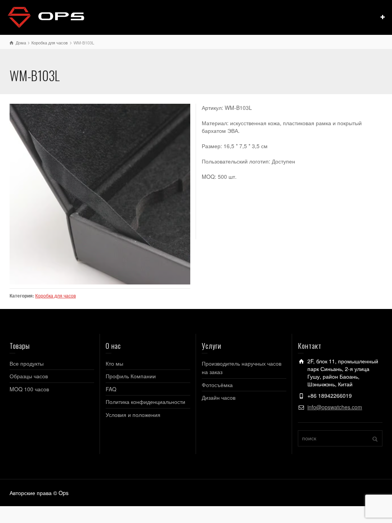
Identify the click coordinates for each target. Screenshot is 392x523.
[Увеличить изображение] (100, 194)
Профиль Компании (131, 376)
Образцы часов (29, 376)
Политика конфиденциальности (145, 401)
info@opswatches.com (334, 407)
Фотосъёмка (217, 385)
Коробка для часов (55, 296)
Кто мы (114, 363)
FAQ (111, 389)
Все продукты (27, 363)
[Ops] (46, 16)
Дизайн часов (218, 397)
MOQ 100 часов (29, 389)
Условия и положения (133, 414)
